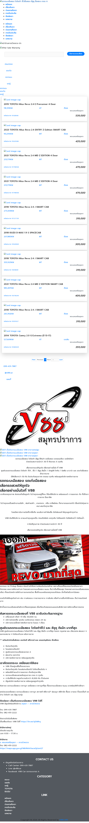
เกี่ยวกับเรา (10, 7)
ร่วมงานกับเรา (11, 10)
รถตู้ (1, 94)
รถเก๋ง (2, 91)
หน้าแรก (9, 4)
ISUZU (7, 791)
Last (61, 360)
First (33, 360)
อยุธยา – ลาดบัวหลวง (30, 703)
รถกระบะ (3, 88)
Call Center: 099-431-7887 (20, 765)
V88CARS (63, 819)
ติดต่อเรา (9, 16)
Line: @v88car (14, 768)
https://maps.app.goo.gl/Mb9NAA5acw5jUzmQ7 (21, 748)
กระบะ (7, 779)
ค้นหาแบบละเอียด (75, 53)
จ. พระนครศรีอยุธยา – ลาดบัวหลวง (14, 742)
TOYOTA (9, 788)
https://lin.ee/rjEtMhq (31, 721)
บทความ (9, 19)
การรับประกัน (11, 13)
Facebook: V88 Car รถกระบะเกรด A (23, 771)
